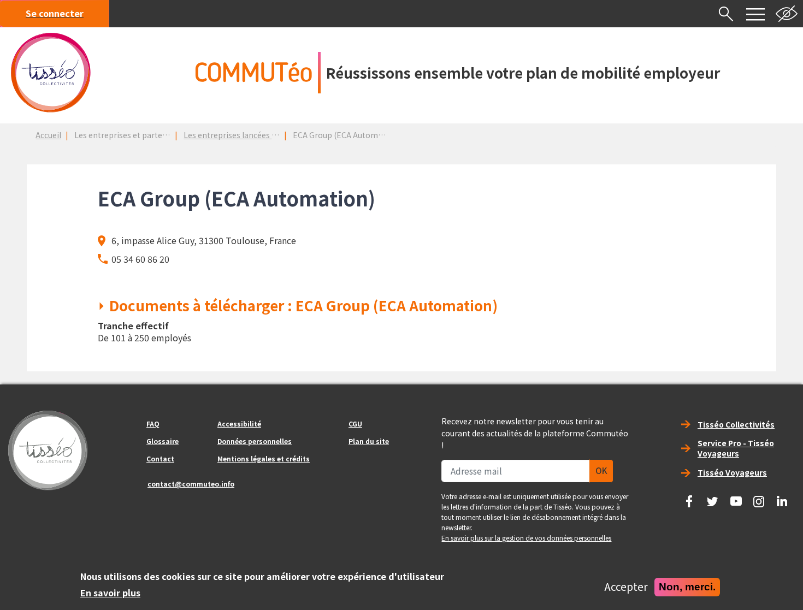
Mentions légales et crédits (263, 458)
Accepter (626, 587)
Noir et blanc (787, 13)
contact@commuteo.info (190, 483)
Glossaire (162, 441)
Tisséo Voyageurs (732, 472)
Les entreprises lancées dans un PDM (251, 134)
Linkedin (782, 497)
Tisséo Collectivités (736, 424)
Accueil (48, 134)
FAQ (153, 423)
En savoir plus (110, 593)
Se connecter (55, 13)
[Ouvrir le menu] (755, 13)
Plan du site (369, 441)
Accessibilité (239, 423)
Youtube (736, 497)
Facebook (689, 497)
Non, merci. (687, 587)
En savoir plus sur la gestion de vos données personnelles (526, 537)
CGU (355, 423)
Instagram (759, 497)
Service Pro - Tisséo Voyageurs (736, 448)
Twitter (712, 497)
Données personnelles (254, 441)
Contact (160, 458)
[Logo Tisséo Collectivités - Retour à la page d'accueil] (51, 72)
